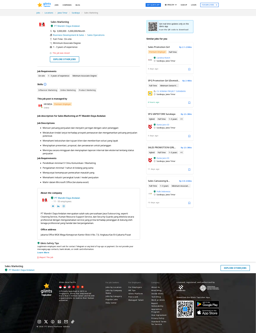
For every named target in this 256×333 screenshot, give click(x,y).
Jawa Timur (62, 12)
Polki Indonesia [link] (163, 191)
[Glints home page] (44, 5)
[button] (52, 26)
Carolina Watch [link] (163, 57)
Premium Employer (62, 104)
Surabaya (76, 12)
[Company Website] (53, 206)
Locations (49, 12)
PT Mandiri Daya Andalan (67, 26)
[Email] (66, 321)
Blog (78, 5)
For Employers (208, 5)
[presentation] (44, 5)
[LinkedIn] (59, 321)
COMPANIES (67, 5)
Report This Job (46, 257)
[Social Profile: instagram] (64, 206)
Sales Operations (96, 35)
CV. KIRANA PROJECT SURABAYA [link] (171, 91)
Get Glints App (153, 5)
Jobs (57, 5)
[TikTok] (72, 321)
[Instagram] (39, 321)
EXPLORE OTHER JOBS (64, 59)
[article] (169, 58)
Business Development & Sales (68, 35)
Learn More (43, 252)
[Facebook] (52, 321)
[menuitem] (171, 5)
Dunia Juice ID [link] (163, 124)
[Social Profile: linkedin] (58, 206)
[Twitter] (46, 321)
